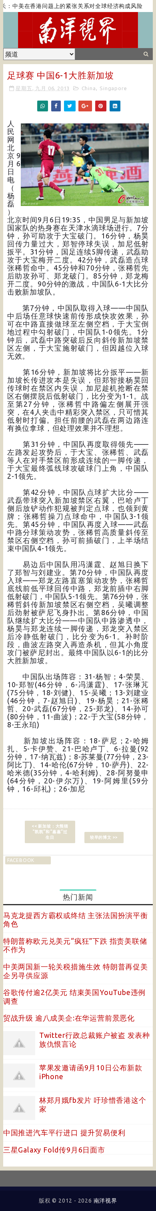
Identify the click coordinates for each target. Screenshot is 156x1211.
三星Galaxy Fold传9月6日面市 (54, 1150)
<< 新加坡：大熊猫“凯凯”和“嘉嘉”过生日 (50, 832)
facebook (20, 860)
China (89, 88)
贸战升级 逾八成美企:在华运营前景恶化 (69, 1018)
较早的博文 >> (104, 837)
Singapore (113, 88)
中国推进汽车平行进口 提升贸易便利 (64, 1132)
